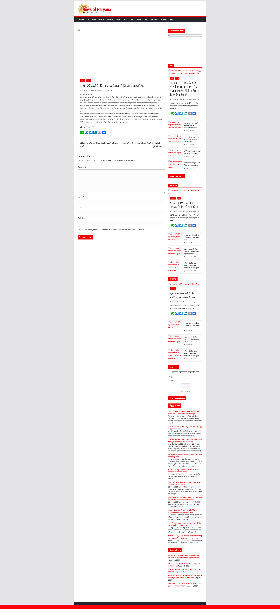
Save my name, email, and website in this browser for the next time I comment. (113, 229)
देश (88, 19)
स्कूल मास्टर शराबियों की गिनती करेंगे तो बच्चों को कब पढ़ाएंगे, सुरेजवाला (191, 251)
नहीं (172, 380)
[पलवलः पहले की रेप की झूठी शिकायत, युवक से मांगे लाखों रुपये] (175, 239)
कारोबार (118, 19)
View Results (185, 391)
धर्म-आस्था (163, 19)
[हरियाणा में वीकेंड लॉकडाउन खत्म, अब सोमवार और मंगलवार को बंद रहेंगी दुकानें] (175, 267)
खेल (132, 19)
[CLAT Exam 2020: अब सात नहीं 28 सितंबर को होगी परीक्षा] (185, 192)
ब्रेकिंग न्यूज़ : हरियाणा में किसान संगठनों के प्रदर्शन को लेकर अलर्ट (99, 145)
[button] (103, 19)
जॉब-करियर (154, 19)
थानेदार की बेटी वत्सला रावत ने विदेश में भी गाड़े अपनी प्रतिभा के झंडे (192, 139)
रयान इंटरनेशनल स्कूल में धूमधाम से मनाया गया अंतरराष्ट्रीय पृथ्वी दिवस (191, 125)
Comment (82, 167)
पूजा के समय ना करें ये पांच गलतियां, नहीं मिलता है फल (182, 295)
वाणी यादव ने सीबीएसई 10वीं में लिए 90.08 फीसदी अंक (192, 164)
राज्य (100, 19)
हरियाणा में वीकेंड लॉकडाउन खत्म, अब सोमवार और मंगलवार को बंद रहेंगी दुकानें (191, 265)
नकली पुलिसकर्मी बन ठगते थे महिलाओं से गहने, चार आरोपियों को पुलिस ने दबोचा (142, 145)
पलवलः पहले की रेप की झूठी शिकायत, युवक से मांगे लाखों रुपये (191, 237)
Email (80, 207)
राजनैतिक (110, 19)
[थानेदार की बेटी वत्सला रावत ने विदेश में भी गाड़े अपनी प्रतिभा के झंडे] (175, 141)
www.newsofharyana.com (105, 90)
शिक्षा (146, 19)
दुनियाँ (94, 19)
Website (81, 218)
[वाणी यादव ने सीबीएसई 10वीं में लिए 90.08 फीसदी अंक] (175, 165)
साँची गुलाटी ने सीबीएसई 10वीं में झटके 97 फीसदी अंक (192, 152)
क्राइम (125, 19)
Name (81, 197)
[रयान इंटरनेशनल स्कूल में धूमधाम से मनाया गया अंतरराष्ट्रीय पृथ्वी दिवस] (175, 127)
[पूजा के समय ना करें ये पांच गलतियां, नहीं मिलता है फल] (185, 284)
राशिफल (177, 405)
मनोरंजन (139, 19)
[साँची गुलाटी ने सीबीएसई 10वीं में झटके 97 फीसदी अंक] (175, 154)
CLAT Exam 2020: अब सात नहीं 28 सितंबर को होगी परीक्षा (184, 204)
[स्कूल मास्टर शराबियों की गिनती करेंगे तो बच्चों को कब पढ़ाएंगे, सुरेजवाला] (175, 253)
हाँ (171, 377)
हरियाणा (81, 19)
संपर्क (171, 19)
